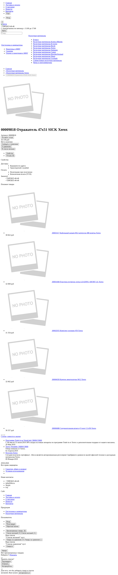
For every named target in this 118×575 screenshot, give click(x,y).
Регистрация (10, 524)
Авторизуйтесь (7, 566)
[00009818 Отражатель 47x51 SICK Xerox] (24, 124)
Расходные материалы (14, 513)
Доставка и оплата (13, 5)
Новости (9, 9)
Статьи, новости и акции (11, 436)
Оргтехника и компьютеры (16, 511)
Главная (9, 3)
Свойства (9, 153)
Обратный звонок (12, 526)
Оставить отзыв (7, 137)
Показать (13, 555)
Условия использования (15, 471)
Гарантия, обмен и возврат (16, 469)
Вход (8, 521)
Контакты (9, 11)
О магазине (10, 7)
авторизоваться (24, 573)
